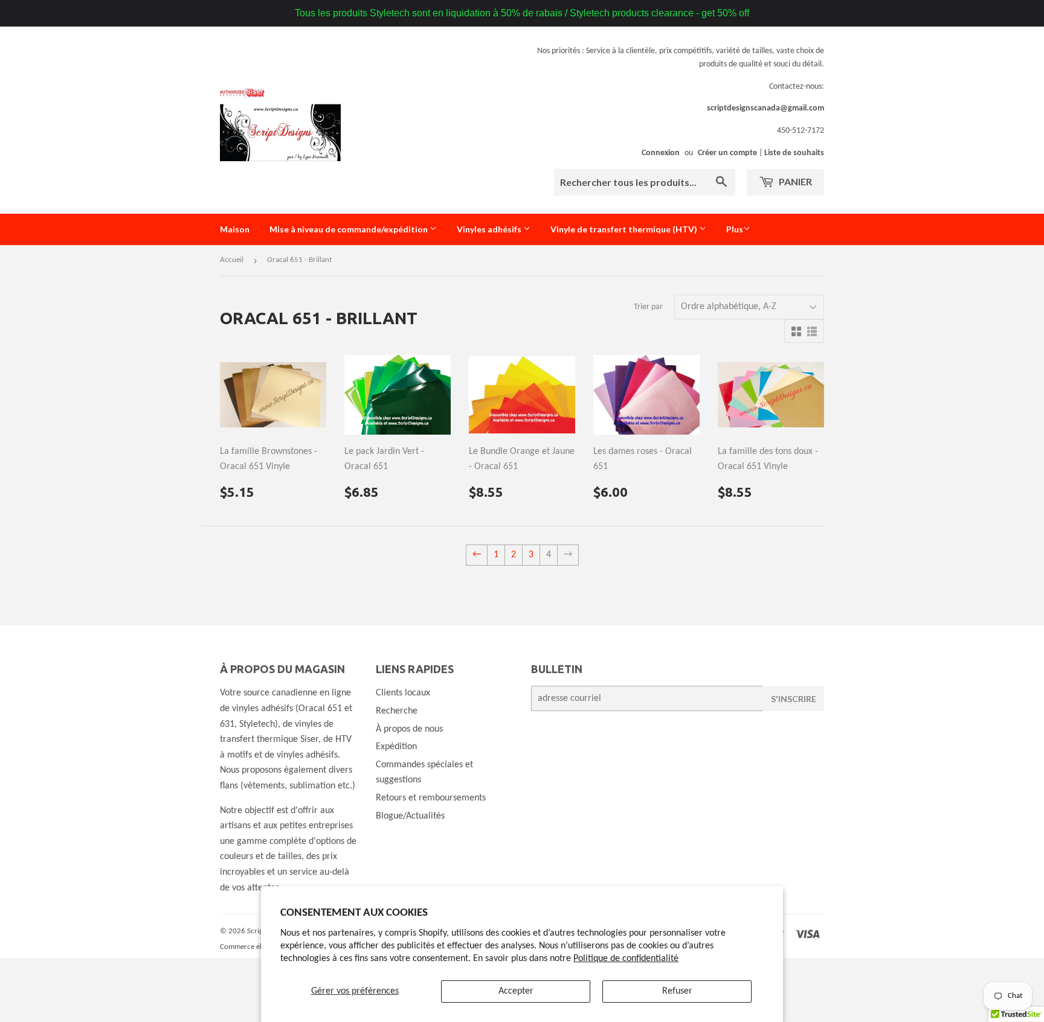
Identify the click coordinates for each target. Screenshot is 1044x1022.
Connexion (661, 153)
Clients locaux (403, 693)
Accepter (515, 991)
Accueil (231, 260)
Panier (794, 181)
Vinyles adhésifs (490, 229)
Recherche (396, 711)
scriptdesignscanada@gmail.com (765, 108)
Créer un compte (727, 153)
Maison (235, 229)
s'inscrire (793, 699)
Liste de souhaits (794, 153)
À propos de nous (409, 729)
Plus (734, 229)
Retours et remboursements (431, 798)
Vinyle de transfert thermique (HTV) (624, 229)
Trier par (648, 306)
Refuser (677, 991)
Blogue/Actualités (410, 816)
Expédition (396, 747)
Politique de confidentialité (625, 958)
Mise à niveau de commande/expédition (349, 229)
